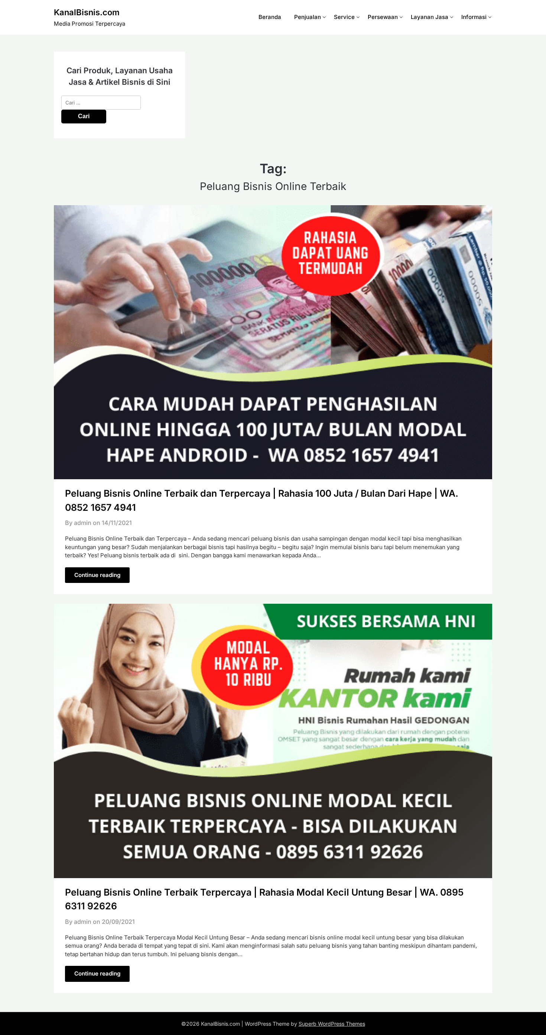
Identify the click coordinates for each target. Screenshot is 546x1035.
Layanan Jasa (429, 16)
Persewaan (383, 16)
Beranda (270, 16)
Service (344, 16)
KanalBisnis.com (87, 12)
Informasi (474, 16)
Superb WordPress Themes (332, 1024)
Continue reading (97, 574)
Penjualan (307, 16)
